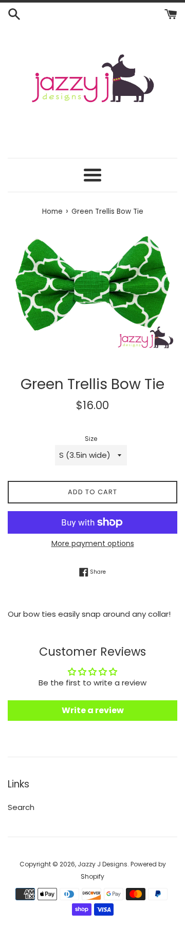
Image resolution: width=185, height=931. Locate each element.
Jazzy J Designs (102, 864)
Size (91, 438)
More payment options (92, 543)
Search (21, 807)
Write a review (93, 710)
